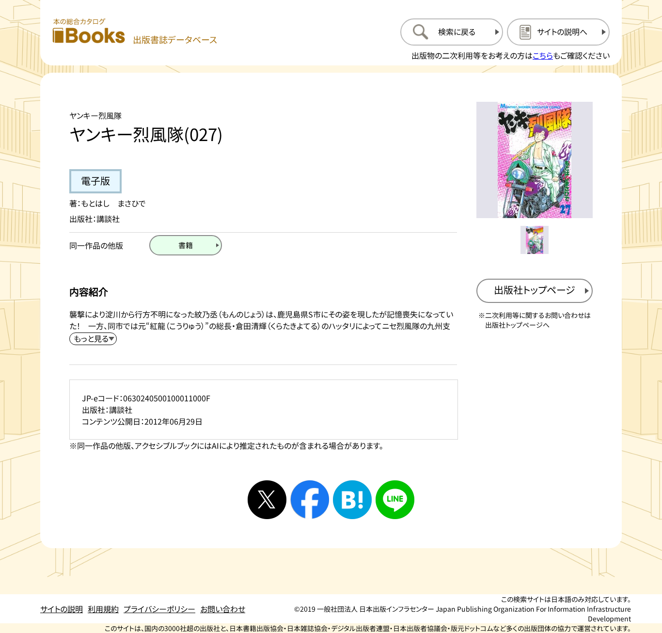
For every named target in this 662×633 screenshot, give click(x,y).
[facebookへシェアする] (309, 499)
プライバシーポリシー (159, 609)
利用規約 (103, 609)
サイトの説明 (61, 609)
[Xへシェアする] (267, 499)
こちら (543, 55)
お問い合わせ (222, 609)
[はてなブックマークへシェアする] (352, 499)
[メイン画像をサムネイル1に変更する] (534, 240)
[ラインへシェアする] (395, 499)
